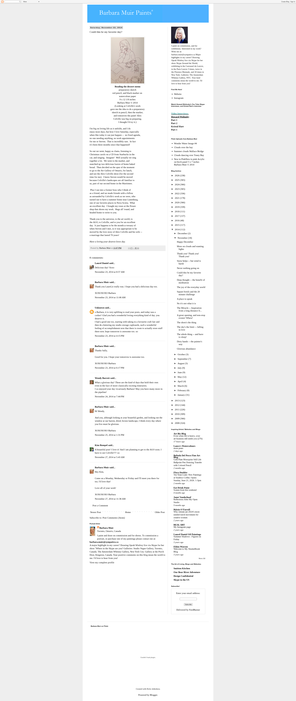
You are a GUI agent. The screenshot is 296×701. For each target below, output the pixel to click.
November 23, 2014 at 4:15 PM (109, 336)
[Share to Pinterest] (138, 248)
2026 (177, 175)
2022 (177, 193)
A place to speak (184, 299)
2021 (177, 198)
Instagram (178, 98)
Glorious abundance (186, 348)
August (181, 363)
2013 (177, 400)
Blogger (153, 695)
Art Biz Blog (180, 433)
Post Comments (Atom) (114, 517)
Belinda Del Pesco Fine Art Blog (187, 456)
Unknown (99, 307)
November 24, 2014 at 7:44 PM (109, 396)
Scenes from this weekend (185, 490)
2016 (177, 220)
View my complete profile (102, 562)
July (180, 368)
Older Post (160, 512)
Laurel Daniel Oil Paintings (187, 534)
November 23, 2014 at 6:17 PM (109, 367)
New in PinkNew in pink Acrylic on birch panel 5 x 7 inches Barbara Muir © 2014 (189, 162)
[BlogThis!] (131, 248)
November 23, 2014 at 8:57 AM (110, 272)
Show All (202, 558)
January (181, 395)
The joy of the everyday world (191, 287)
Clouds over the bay (183, 147)
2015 (177, 225)
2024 (177, 184)
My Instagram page (182, 527)
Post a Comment (100, 505)
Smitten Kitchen (182, 568)
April (180, 381)
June (180, 372)
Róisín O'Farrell (182, 509)
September (183, 359)
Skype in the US (181, 579)
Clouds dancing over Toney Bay (189, 155)
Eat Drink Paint (181, 487)
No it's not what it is (186, 303)
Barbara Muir (102, 282)
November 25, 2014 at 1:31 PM (109, 435)
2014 (177, 229)
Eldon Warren (181, 546)
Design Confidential (183, 576)
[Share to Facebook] (136, 248)
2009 (177, 418)
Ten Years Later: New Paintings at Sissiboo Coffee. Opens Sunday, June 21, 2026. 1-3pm (187, 478)
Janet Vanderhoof (182, 497)
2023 (177, 189)
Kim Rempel (101, 445)
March (181, 386)
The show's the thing (186, 322)
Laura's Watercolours (184, 446)
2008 (177, 423)
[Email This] (129, 248)
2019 (177, 207)
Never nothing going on (188, 268)
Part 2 (174, 123)
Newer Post (95, 512)
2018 (177, 211)
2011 (177, 409)
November (183, 238)
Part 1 (174, 120)
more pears (178, 448)
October (182, 354)
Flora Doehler (180, 472)
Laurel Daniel (102, 263)
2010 (177, 414)
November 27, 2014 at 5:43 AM (110, 457)
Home (128, 512)
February (182, 390)
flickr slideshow (153, 689)
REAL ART (179, 524)
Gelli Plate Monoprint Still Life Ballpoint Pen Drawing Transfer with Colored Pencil (188, 462)
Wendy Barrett (102, 378)
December (183, 233)
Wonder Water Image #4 (185, 143)
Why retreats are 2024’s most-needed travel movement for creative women (187, 515)
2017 (177, 216)
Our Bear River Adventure (187, 572)
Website (178, 94)
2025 (177, 180)
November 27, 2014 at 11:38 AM (110, 499)
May (180, 377)
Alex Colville (107, 173)
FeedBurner (194, 609)
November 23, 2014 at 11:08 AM (110, 297)
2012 (177, 405)
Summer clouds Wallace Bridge (189, 151)
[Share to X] (134, 248)
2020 (177, 202)
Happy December (185, 242)
